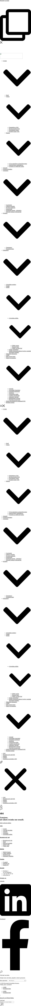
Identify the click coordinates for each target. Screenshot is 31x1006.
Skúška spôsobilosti (13, 349)
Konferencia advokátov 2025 (10, 7)
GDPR (7, 355)
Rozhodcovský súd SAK (9, 4)
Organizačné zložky (14, 394)
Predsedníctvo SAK (14, 127)
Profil (7, 95)
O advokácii (9, 205)
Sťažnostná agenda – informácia (13, 210)
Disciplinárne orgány (14, 130)
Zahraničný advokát (14, 397)
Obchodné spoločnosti (14, 391)
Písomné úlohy (15, 347)
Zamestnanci (9, 247)
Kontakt (2, 868)
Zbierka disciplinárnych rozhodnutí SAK (15, 401)
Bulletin (5, 5)
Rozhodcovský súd (5, 837)
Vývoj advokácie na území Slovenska (18, 163)
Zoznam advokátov (7, 169)
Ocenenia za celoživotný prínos (16, 166)
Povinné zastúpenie (10, 207)
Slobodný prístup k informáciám (13, 211)
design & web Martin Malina (7, 998)
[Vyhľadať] (25, 980)
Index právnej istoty (10, 356)
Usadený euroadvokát (14, 395)
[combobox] (7, 1002)
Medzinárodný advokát (14, 398)
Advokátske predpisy (11, 284)
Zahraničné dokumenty (11, 353)
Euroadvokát (9, 209)
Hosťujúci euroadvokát (14, 399)
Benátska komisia (10, 402)
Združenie (11, 393)
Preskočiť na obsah (4, 0)
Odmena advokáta (10, 206)
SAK (4, 3)
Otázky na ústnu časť (17, 348)
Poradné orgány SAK (14, 131)
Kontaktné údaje (10, 249)
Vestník (8, 286)
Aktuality (5, 168)
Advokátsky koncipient (14, 390)
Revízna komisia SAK (14, 128)
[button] (15, 26)
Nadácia (5, 6)
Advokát (11, 388)
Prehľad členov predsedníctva (16, 165)
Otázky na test (15, 345)
